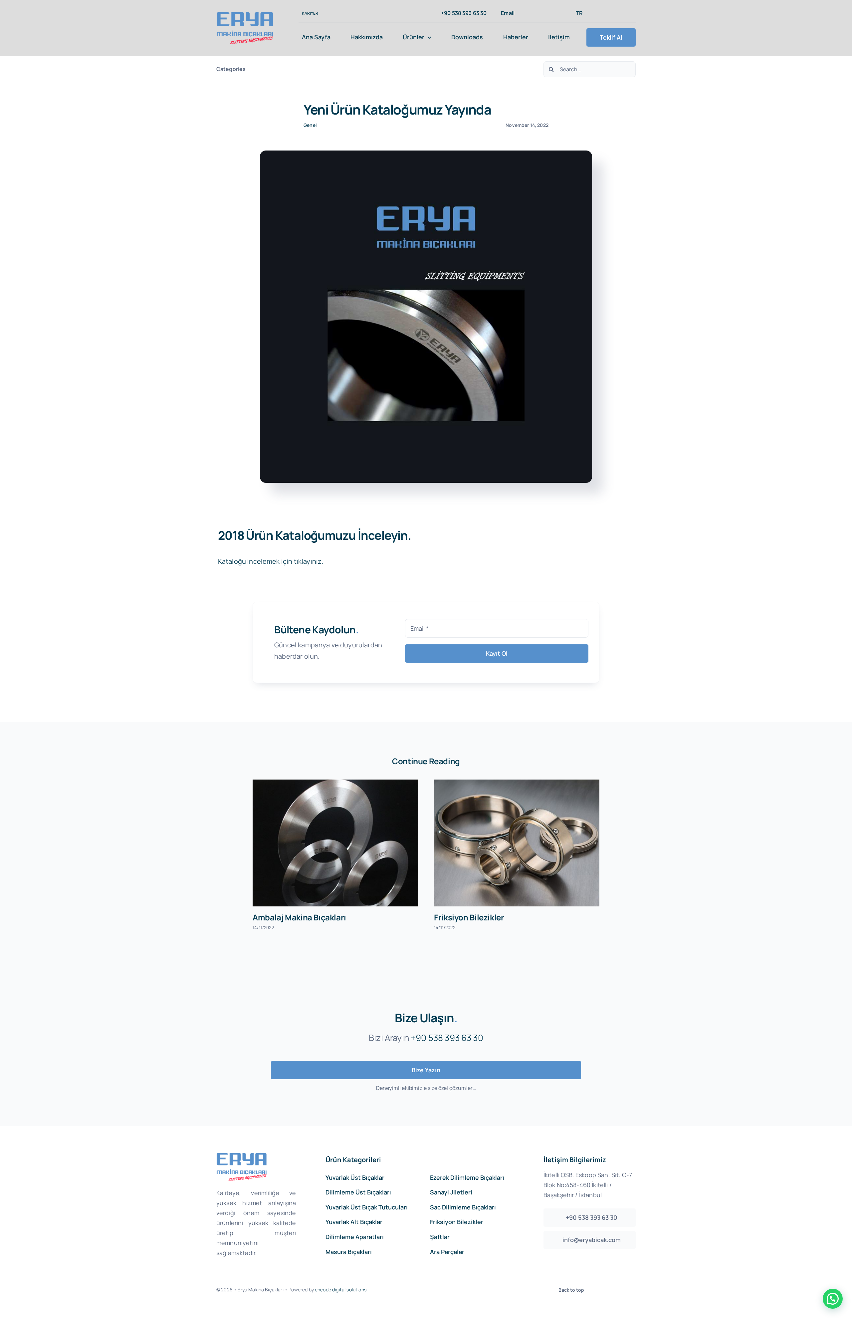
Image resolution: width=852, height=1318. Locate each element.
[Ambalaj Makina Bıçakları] (335, 843)
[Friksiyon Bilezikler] (516, 843)
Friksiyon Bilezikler (469, 917)
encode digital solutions (340, 1289)
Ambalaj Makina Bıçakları (299, 917)
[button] (833, 1299)
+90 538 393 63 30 (447, 1038)
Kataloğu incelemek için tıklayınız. (270, 561)
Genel (310, 125)
